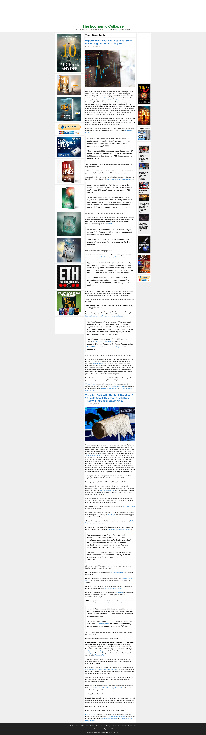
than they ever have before (113, 588)
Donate (92, 726)
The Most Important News (116, 386)
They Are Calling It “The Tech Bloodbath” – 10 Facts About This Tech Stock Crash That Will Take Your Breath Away (110, 398)
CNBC (110, 224)
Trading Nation (103, 624)
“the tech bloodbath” (99, 98)
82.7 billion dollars (129, 506)
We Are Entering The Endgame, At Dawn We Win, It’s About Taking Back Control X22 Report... (144, 208)
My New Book (73, 726)
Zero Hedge (111, 515)
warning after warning (107, 490)
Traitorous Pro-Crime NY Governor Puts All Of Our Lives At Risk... (143, 158)
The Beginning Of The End (109, 388)
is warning (119, 592)
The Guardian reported (102, 342)
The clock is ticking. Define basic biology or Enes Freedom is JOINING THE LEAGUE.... (144, 226)
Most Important (132, 726)
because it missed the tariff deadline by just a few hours (103, 316)
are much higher (98, 363)
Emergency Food (111, 726)
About (97, 726)
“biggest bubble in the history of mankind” (108, 688)
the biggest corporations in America (119, 529)
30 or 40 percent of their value (113, 603)
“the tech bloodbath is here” (94, 455)
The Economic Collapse (103, 26)
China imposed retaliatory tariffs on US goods (105, 347)
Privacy (103, 726)
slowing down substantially (94, 651)
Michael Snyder (90, 384)
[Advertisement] (103, 13)
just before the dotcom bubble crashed (119, 179)
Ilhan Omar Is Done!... (143, 191)
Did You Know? (121, 726)
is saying (109, 566)
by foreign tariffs (98, 655)
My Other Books (83, 726)
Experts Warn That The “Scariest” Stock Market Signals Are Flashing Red (108, 42)
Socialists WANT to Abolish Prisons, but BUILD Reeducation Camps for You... (144, 175)
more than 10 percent (117, 572)
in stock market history (113, 100)
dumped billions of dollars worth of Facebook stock (102, 669)
